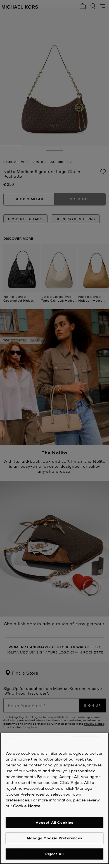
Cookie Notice (27, 805)
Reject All (54, 853)
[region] (54, 798)
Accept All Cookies (54, 822)
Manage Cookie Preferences (54, 838)
